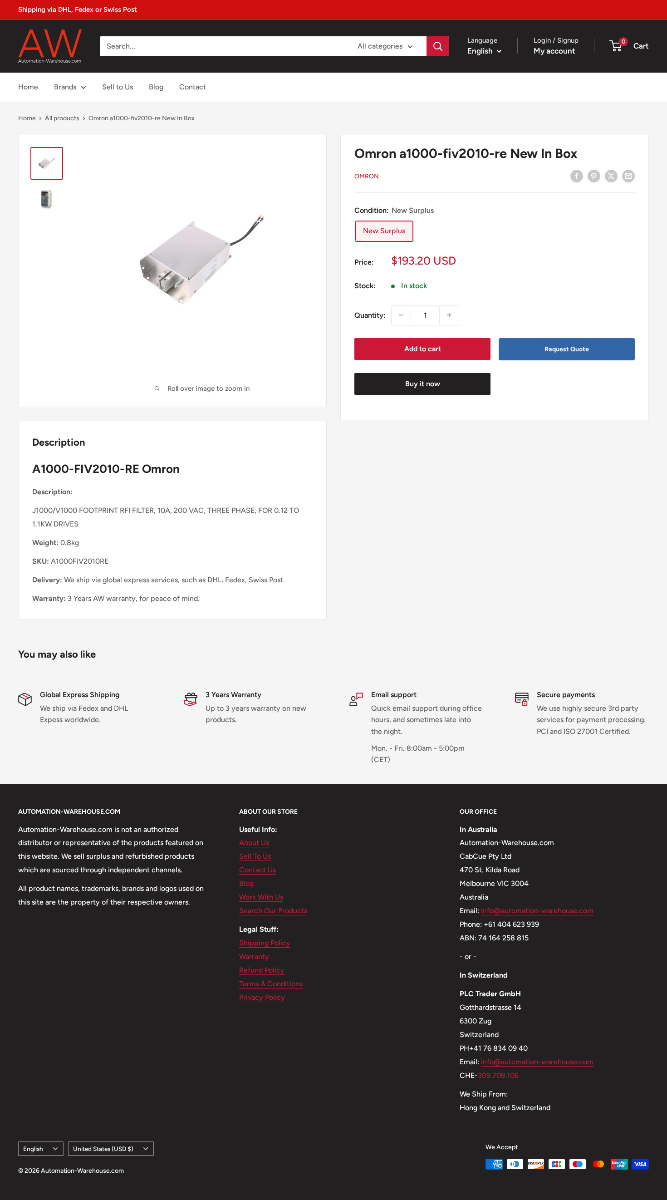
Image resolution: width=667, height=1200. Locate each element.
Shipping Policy (264, 943)
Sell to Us (117, 87)
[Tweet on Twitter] (611, 175)
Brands (65, 87)
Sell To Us (255, 856)
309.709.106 (498, 1075)
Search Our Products (273, 910)
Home (28, 87)
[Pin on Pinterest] (594, 175)
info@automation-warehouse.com (537, 910)
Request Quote (566, 349)
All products (62, 118)
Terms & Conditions (271, 983)
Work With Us (261, 897)
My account (554, 50)
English (33, 1148)
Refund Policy (261, 970)
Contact (192, 87)
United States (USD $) (103, 1148)
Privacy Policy (262, 997)
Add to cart (422, 348)
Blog (156, 87)
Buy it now (422, 383)
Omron (366, 176)
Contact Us (257, 870)
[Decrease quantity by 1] (401, 315)
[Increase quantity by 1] (449, 315)
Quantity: (370, 314)
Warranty (254, 956)
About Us (254, 842)
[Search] (438, 46)
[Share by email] (628, 175)
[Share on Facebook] (576, 175)
